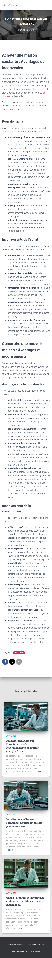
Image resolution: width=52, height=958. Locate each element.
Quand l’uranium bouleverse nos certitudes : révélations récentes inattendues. (25, 901)
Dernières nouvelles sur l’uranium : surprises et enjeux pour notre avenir (24, 823)
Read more (37, 771)
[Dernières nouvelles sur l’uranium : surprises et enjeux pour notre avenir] (26, 795)
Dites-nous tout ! (15, 945)
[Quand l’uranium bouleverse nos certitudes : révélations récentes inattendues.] (26, 874)
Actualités (19, 652)
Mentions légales (36, 945)
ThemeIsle (35, 951)
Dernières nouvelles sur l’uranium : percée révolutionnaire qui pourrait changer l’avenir (22, 746)
